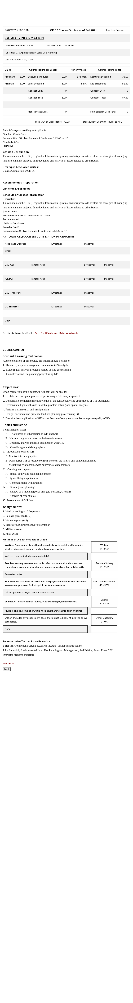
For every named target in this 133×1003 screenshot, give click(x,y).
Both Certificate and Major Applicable (56, 333)
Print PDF (8, 663)
